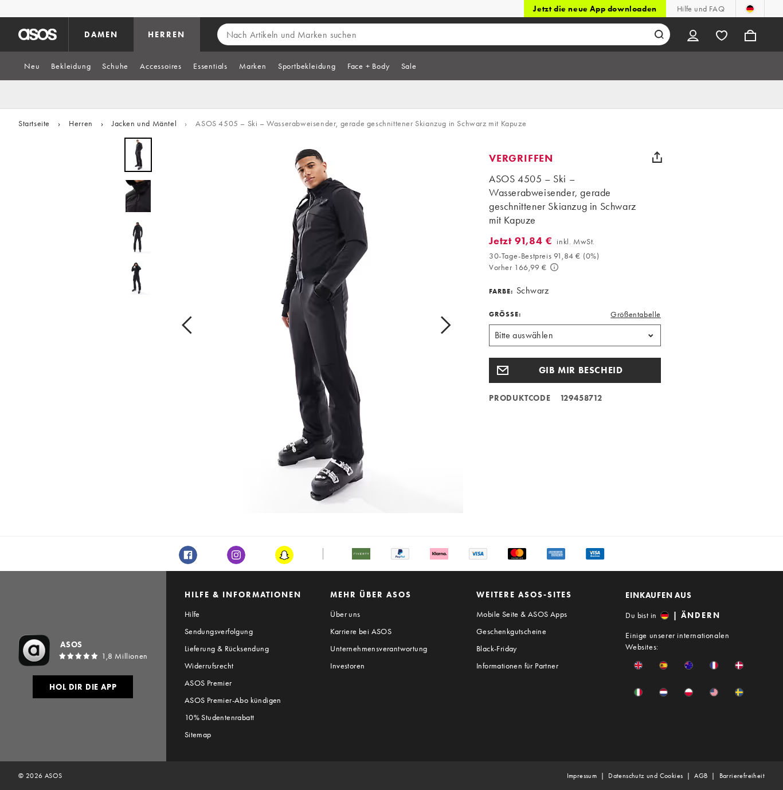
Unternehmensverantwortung (378, 648)
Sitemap (198, 734)
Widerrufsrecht (209, 665)
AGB (700, 775)
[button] (575, 370)
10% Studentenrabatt (220, 717)
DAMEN (101, 34)
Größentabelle (635, 314)
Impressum (582, 775)
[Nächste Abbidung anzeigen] (442, 325)
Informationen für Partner (517, 665)
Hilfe (192, 614)
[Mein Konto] (693, 34)
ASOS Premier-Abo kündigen (233, 700)
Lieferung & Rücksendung (227, 648)
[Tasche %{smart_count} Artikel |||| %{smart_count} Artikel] (750, 34)
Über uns (345, 614)
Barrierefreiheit (742, 775)
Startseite (34, 123)
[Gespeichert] (721, 34)
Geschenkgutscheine (511, 631)
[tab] (31, 66)
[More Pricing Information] (554, 267)
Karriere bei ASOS (360, 631)
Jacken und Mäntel (144, 123)
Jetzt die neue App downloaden (594, 8)
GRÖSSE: (505, 314)
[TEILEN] (657, 157)
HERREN (166, 34)
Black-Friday (496, 648)
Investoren (347, 665)
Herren (81, 123)
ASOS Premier (208, 683)
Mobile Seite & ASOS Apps (521, 614)
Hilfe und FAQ (701, 8)
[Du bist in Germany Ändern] (750, 8)
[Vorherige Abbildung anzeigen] (190, 325)
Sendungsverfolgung (219, 631)
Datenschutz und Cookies (645, 775)
